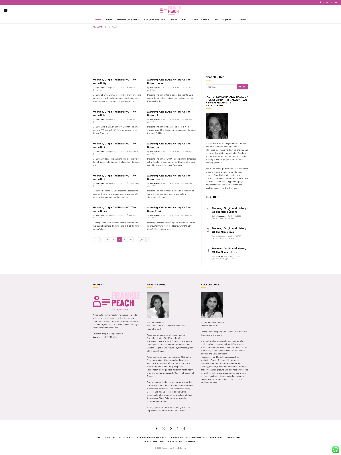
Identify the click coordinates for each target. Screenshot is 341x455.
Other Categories (222, 19)
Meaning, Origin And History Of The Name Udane (168, 81)
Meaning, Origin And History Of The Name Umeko (114, 209)
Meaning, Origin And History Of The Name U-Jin (114, 177)
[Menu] (5, 10)
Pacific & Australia (200, 19)
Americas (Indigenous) (128, 19)
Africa (109, 19)
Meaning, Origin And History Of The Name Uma (168, 145)
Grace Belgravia (179, 448)
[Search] (336, 2)
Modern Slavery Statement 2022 (189, 437)
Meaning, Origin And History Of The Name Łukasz (229, 250)
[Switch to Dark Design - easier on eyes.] (332, 2)
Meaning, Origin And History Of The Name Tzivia (168, 209)
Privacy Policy (234, 437)
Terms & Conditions (154, 441)
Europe (173, 19)
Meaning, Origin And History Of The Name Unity (114, 81)
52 (125, 239)
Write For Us (175, 441)
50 (114, 239)
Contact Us (191, 441)
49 (108, 239)
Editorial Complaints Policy (151, 437)
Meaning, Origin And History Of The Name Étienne (229, 210)
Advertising (125, 437)
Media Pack (216, 437)
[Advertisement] (170, 51)
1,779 (142, 239)
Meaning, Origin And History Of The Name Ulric (114, 113)
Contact (242, 19)
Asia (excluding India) (154, 19)
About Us (110, 437)
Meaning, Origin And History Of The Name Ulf (168, 113)
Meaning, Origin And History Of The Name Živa (229, 230)
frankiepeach (100, 88)
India (184, 19)
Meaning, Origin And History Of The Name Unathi (168, 177)
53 (131, 239)
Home (98, 19)
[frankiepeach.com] (170, 10)
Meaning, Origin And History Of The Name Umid (114, 145)
